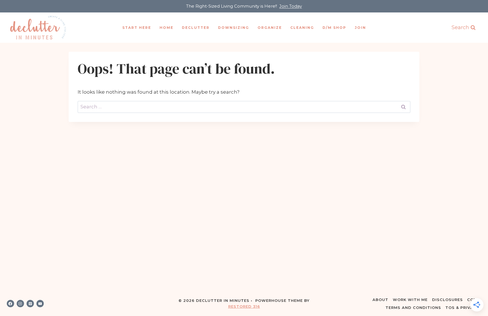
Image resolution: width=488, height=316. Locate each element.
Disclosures (447, 299)
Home (166, 27)
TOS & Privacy (462, 307)
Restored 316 (244, 306)
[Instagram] (20, 303)
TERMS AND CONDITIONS (413, 307)
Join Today (290, 6)
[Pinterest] (30, 303)
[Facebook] (10, 303)
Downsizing (233, 27)
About (380, 299)
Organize (270, 27)
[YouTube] (40, 303)
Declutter (196, 27)
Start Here (136, 27)
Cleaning (302, 27)
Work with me (410, 299)
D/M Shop (334, 27)
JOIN (360, 27)
